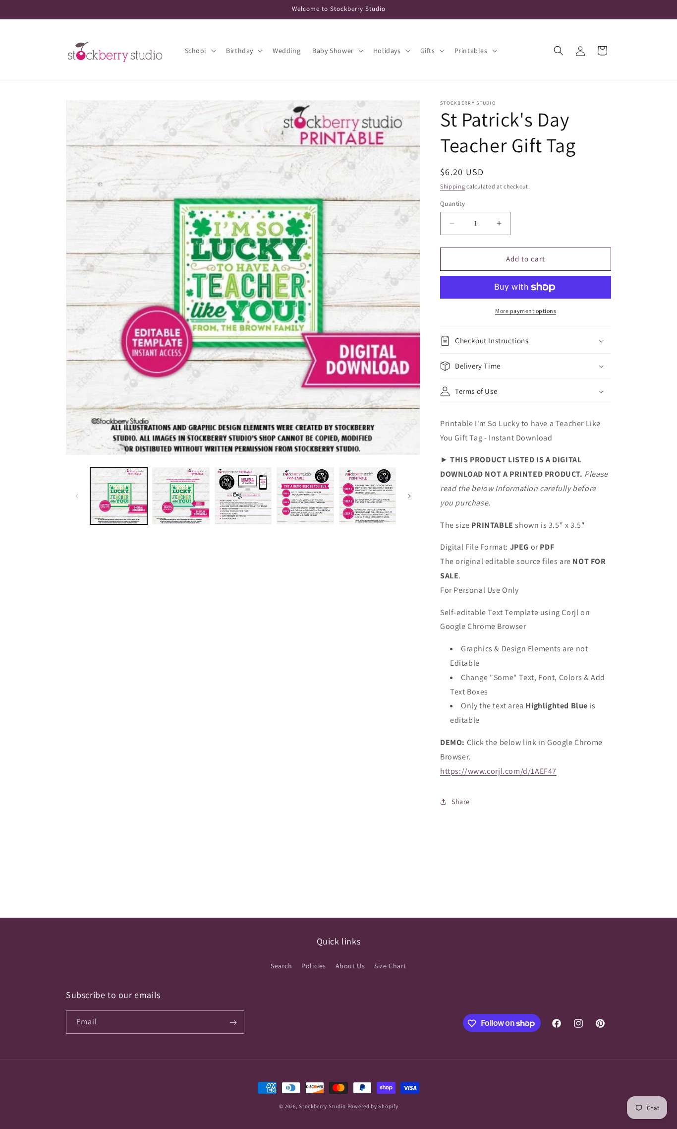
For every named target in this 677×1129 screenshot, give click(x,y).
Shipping (452, 186)
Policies (313, 965)
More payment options (525, 310)
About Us (350, 965)
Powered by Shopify (372, 1106)
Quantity (452, 203)
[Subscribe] (233, 1022)
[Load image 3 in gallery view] (243, 495)
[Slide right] (409, 496)
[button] (200, 50)
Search (281, 965)
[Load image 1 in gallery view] (118, 495)
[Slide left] (77, 496)
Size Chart (390, 965)
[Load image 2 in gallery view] (180, 495)
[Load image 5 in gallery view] (367, 495)
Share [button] (460, 801)
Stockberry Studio (322, 1106)
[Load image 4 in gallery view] (305, 495)
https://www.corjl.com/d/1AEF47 (498, 771)
